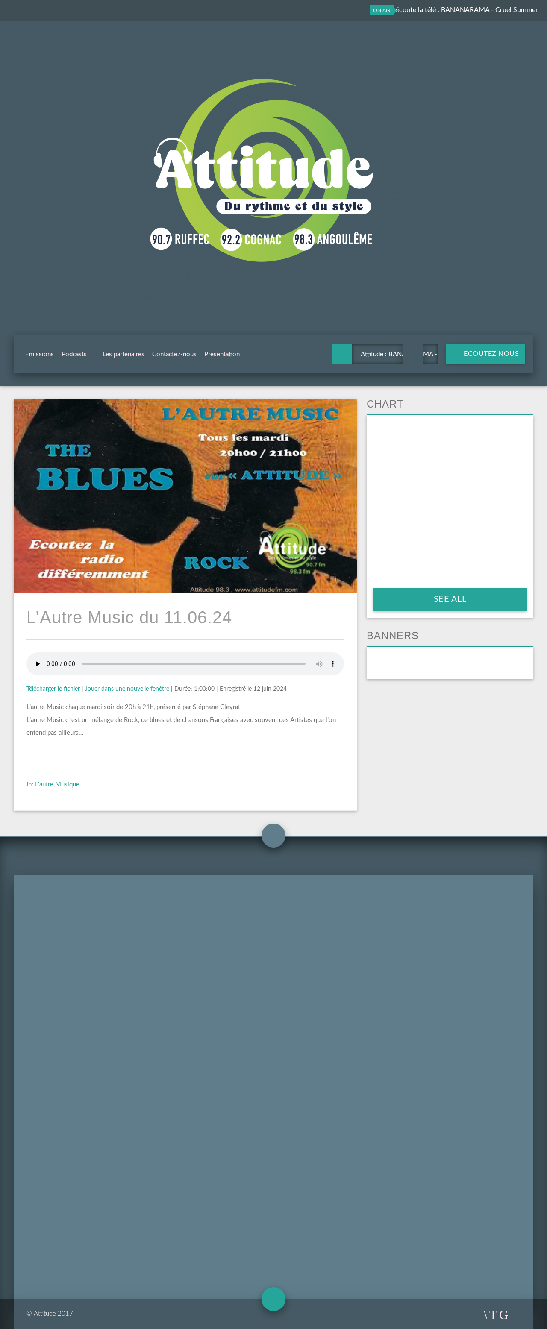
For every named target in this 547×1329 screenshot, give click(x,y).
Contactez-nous (174, 354)
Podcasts (74, 354)
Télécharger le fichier (53, 689)
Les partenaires (123, 354)
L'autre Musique (57, 784)
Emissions (39, 354)
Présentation (222, 354)
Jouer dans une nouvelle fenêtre (127, 689)
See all (450, 599)
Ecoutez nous (490, 353)
